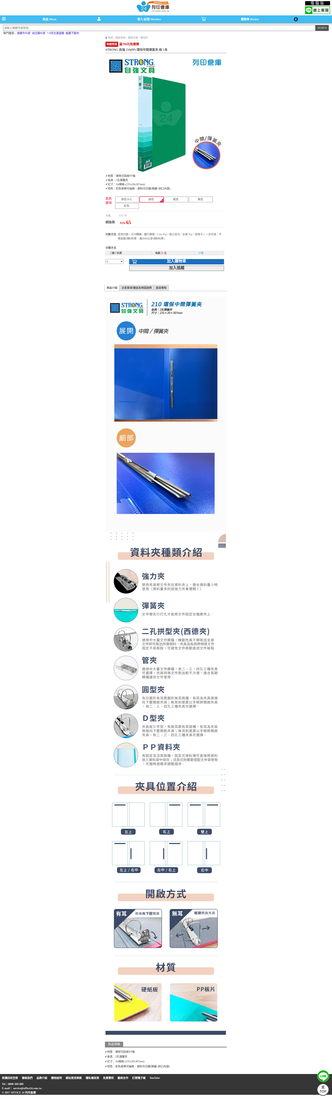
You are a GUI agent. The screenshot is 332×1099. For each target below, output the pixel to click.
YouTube (154, 1078)
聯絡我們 (27, 1078)
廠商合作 (123, 1078)
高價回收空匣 (10, 1078)
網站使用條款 (74, 1078)
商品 (49, 19)
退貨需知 (161, 287)
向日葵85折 (39, 33)
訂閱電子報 (139, 1078)
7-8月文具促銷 (55, 33)
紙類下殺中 (72, 33)
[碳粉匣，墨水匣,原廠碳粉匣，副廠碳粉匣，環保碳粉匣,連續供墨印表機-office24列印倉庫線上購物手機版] (152, 11)
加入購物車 (176, 261)
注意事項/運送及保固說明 (136, 287)
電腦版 (317, 3)
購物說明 (56, 1078)
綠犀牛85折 (24, 33)
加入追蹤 (176, 268)
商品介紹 (112, 287)
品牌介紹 (42, 1078)
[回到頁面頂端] (323, 1094)
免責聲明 (108, 1078)
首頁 (110, 37)
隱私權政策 (92, 1078)
